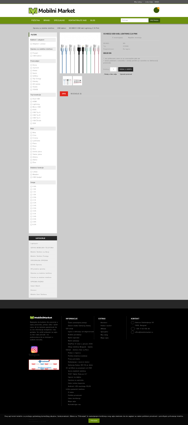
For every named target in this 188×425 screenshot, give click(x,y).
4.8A (34, 222)
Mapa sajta (72, 401)
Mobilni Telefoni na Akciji (40, 252)
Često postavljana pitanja (77, 323)
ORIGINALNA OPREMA (39, 260)
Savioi (35, 73)
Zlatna (35, 160)
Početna (35, 20)
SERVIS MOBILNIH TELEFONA (42, 248)
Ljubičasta (36, 141)
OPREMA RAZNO (37, 282)
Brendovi (104, 323)
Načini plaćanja (73, 341)
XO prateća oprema (38, 269)
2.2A (34, 203)
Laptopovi (34, 243)
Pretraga (154, 20)
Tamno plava (37, 154)
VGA (34, 123)
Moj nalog (104, 335)
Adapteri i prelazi (39, 44)
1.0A (34, 189)
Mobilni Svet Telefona (39, 294)
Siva (34, 149)
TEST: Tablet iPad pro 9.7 (77, 374)
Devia (35, 65)
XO (124, 43)
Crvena (35, 138)
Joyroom (36, 68)
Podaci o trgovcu (74, 353)
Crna (34, 135)
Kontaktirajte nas (78, 20)
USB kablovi (61, 28)
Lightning (36, 104)
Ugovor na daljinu (74, 377)
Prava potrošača (74, 359)
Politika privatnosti (75, 395)
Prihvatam (94, 421)
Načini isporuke (73, 338)
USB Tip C (36, 118)
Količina (106, 69)
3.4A (34, 216)
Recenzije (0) (76, 93)
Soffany (35, 76)
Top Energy (37, 79)
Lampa (35, 172)
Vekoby (35, 81)
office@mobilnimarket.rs (144, 332)
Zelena (35, 157)
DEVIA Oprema (36, 265)
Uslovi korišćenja (74, 398)
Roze (34, 146)
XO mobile (36, 84)
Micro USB (36, 107)
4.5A (34, 219)
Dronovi (33, 290)
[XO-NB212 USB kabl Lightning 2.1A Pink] (67, 80)
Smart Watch (35, 286)
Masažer (36, 174)
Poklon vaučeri (106, 326)
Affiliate (103, 329)
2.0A (34, 197)
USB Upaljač (37, 177)
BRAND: (47, 20)
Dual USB (36, 99)
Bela (34, 133)
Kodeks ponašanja (74, 335)
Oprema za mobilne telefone (43, 28)
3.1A (34, 214)
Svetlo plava (37, 152)
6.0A (34, 224)
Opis (64, 93)
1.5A (34, 195)
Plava (35, 143)
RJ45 (34, 110)
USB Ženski (37, 121)
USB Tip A (36, 112)
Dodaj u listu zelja (110, 74)
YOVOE (35, 90)
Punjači (35, 53)
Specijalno (59, 20)
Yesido (35, 87)
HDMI (35, 101)
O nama (71, 392)
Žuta (34, 162)
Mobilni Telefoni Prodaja (39, 256)
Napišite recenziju (134, 38)
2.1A (34, 200)
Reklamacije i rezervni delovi (78, 362)
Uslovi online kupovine (76, 383)
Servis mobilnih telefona (77, 371)
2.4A (34, 205)
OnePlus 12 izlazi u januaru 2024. (80, 344)
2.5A (34, 208)
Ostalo (35, 70)
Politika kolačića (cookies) (77, 356)
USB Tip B (36, 115)
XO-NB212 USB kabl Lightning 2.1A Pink (84, 28)
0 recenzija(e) (117, 38)
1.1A (34, 192)
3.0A (34, 211)
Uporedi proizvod (126, 74)
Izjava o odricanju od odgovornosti (81, 332)
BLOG (92, 20)
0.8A (34, 186)
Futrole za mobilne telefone (41, 277)
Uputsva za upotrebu (76, 380)
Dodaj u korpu (126, 69)
